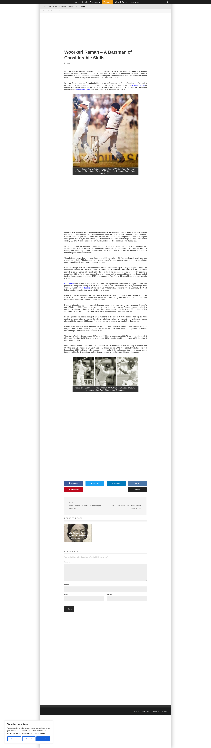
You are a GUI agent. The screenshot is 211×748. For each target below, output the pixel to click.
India (68, 63)
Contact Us (136, 711)
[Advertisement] (105, 29)
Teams (107, 2)
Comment (67, 562)
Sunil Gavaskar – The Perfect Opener (69, 6)
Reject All (29, 739)
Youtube (135, 2)
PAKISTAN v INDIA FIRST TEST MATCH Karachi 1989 (126, 505)
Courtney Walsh (138, 85)
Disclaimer (156, 711)
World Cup (120, 2)
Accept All (43, 739)
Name (66, 584)
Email (66, 594)
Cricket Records (90, 2)
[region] (28, 732)
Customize (14, 739)
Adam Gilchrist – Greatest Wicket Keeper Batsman (85, 505)
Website (109, 594)
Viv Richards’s (84, 288)
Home (76, 2)
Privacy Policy (146, 711)
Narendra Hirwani (83, 89)
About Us (164, 711)
